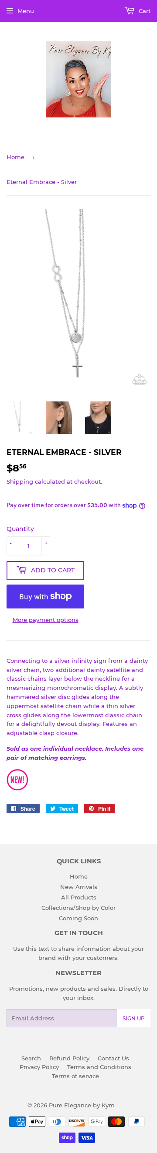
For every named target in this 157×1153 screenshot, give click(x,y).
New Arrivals (78, 886)
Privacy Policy (39, 1066)
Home (15, 157)
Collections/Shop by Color (78, 907)
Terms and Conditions (99, 1066)
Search (31, 1058)
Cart (143, 10)
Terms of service (75, 1076)
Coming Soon (78, 918)
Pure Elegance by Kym (82, 1105)
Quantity (20, 529)
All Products (78, 897)
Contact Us (113, 1058)
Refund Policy (69, 1058)
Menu (25, 10)
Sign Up (134, 1018)
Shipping (20, 481)
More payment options (45, 619)
